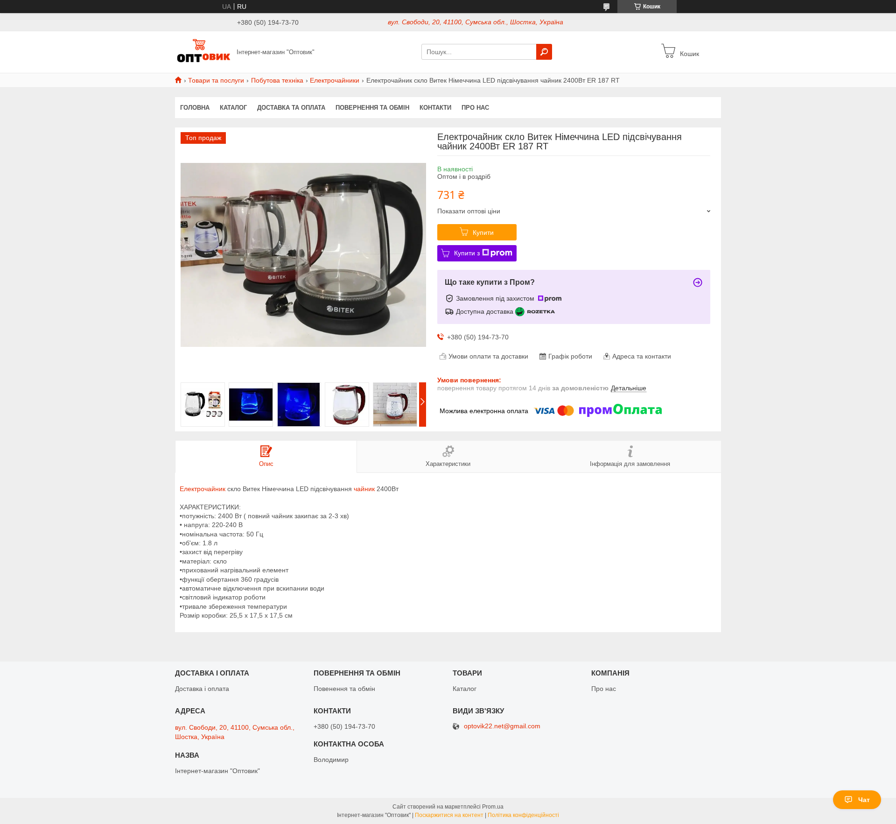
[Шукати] (544, 52)
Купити (483, 232)
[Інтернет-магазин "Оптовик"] (203, 51)
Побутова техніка (277, 80)
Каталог (233, 107)
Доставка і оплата (202, 688)
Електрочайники (334, 80)
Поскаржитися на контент (449, 815)
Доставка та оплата (291, 107)
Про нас (475, 107)
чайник (364, 489)
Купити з (467, 253)
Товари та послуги (216, 80)
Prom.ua (493, 806)
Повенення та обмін (344, 688)
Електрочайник (202, 489)
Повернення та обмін (372, 107)
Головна (195, 107)
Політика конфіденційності (523, 815)
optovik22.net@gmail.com (502, 726)
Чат (864, 799)
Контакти (435, 107)
